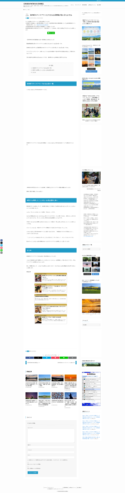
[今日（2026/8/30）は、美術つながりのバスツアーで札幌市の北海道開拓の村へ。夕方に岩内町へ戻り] (85, 51)
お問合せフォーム (72, 487)
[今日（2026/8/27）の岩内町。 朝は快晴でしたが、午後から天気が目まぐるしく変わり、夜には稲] (85, 57)
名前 (29, 444)
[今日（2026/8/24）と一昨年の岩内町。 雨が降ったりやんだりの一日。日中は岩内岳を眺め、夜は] (85, 64)
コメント (30, 427)
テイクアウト (33, 351)
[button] (30, 358)
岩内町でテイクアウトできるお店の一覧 (42, 68)
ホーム (45, 487)
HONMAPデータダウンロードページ (55, 488)
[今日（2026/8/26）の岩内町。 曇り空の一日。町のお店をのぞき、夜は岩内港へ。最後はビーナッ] (91, 57)
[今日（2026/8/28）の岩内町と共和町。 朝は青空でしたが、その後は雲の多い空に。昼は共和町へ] (98, 51)
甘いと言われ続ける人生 (88, 236)
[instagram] (97, 0)
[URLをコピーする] (72, 358)
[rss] (99, 0)
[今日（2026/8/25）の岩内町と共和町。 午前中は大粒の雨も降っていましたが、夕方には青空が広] (98, 57)
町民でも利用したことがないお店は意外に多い (44, 70)
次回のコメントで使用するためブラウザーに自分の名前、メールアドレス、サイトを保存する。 (48, 460)
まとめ (34, 72)
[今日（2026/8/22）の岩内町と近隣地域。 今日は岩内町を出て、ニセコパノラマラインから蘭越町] (98, 64)
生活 (28, 351)
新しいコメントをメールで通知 (34, 464)
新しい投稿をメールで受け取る (34, 468)
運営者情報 (66, 487)
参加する (99, 402)
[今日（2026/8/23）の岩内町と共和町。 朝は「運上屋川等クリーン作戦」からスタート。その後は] (91, 64)
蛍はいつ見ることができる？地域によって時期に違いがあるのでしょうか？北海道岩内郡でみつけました (91, 417)
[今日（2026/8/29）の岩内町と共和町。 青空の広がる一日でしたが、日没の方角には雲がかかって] (91, 51)
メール (30, 450)
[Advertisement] (51, 337)
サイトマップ (50, 487)
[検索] (101, 0)
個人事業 (79, 487)
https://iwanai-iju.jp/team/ (42, 24)
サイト (29, 455)
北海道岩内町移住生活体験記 (33, 4)
